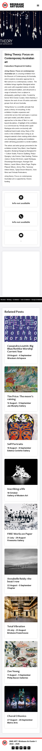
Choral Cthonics (16, 716)
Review (4, 299)
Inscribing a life (16, 489)
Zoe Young (13, 671)
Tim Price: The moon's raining (20, 398)
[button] (38, 5)
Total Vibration (16, 626)
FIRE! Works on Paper (19, 534)
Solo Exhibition (26, 299)
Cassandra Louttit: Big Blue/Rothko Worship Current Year (20, 348)
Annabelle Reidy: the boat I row (19, 580)
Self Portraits (15, 444)
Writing (10, 299)
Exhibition (17, 299)
